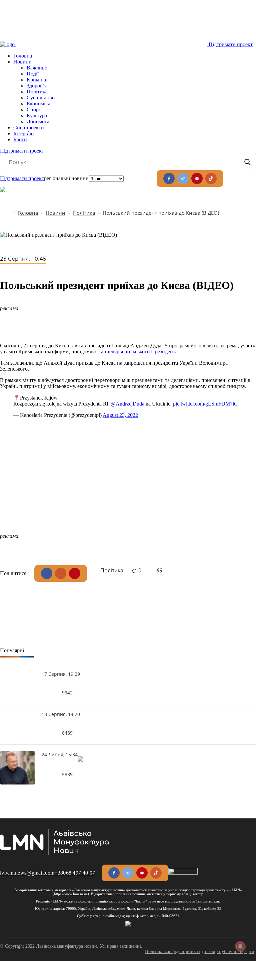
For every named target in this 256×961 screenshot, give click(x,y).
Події (33, 73)
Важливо (37, 67)
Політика (37, 91)
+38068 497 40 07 (74, 873)
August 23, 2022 (120, 415)
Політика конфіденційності (172, 951)
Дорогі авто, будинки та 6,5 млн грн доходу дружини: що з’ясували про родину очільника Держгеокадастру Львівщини (61, 724)
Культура (37, 115)
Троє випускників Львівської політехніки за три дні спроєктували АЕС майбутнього (61, 684)
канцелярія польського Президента (138, 351)
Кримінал (38, 79)
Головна (22, 56)
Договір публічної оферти (228, 951)
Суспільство (41, 97)
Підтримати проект (231, 44)
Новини (22, 61)
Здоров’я (37, 85)
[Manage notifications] (240, 946)
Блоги (20, 139)
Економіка (38, 103)
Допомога (38, 121)
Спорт (34, 109)
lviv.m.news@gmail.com (27, 873)
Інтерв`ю (23, 133)
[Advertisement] (128, 486)
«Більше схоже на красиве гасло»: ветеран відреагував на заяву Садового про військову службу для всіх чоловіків (62, 766)
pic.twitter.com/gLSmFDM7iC (205, 404)
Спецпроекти (28, 127)
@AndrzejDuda (127, 404)
